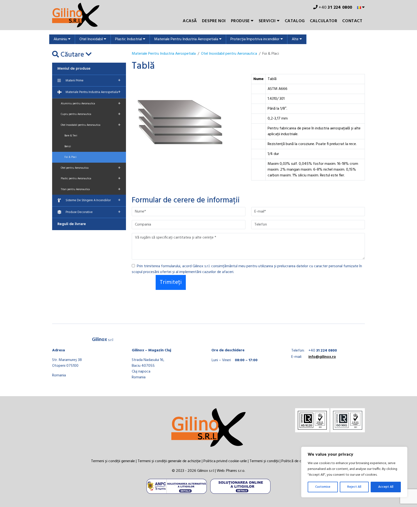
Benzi (67, 146)
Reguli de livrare (71, 224)
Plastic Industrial (129, 39)
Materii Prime (93, 80)
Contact (352, 21)
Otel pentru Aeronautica (91, 168)
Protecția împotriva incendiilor (255, 39)
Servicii (268, 21)
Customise (322, 487)
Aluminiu (61, 39)
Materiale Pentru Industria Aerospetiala (186, 39)
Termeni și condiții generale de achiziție (169, 461)
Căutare (72, 55)
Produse (241, 21)
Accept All (385, 487)
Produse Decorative (93, 212)
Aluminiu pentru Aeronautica (91, 103)
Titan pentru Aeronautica (91, 189)
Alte (295, 39)
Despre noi (214, 21)
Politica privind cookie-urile (225, 461)
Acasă (190, 21)
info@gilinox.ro (322, 357)
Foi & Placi (70, 157)
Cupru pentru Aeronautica (91, 114)
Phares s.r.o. (235, 471)
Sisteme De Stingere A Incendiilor (93, 200)
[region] (354, 472)
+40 (335, 7)
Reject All (354, 487)
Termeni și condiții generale (113, 461)
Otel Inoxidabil (91, 39)
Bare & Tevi (70, 135)
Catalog (295, 21)
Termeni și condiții (264, 461)
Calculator (323, 21)
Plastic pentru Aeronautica (91, 178)
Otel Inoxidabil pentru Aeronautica (91, 125)
